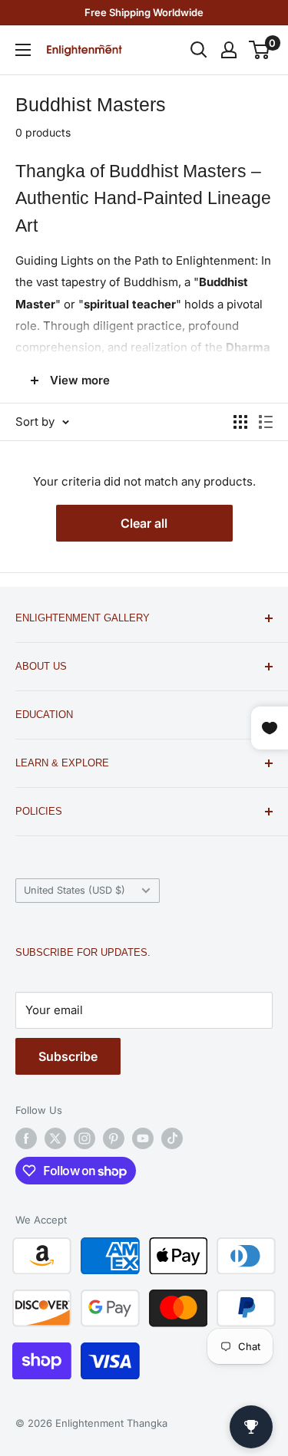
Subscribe (68, 1056)
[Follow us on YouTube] (143, 1138)
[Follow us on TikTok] (172, 1138)
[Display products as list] (266, 422)
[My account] (229, 49)
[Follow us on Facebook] (26, 1138)
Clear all (144, 523)
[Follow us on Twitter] (55, 1138)
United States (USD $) (74, 890)
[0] (260, 50)
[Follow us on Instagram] (84, 1138)
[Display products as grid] (240, 422)
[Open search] (198, 49)
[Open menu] (23, 50)
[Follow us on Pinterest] (113, 1138)
